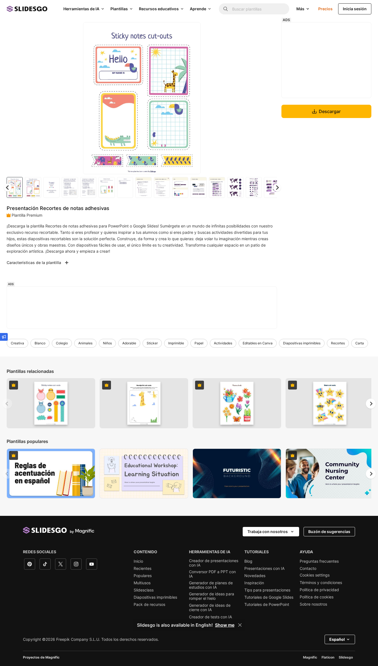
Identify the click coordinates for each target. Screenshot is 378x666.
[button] (277, 187)
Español (337, 639)
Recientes (142, 568)
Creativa (17, 343)
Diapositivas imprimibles (301, 343)
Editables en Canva (258, 343)
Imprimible (176, 343)
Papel (199, 343)
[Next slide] (192, 98)
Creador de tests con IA (210, 617)
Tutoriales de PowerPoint (266, 604)
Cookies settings (315, 575)
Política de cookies (316, 597)
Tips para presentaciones (267, 590)
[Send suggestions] (4, 337)
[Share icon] (191, 31)
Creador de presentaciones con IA (213, 563)
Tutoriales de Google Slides (268, 597)
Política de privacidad (319, 590)
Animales (85, 343)
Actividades (223, 343)
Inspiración (254, 583)
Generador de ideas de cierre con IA (210, 607)
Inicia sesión (355, 8)
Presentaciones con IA (264, 568)
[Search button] (225, 8)
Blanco (40, 343)
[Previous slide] (7, 404)
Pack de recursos (149, 604)
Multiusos (142, 583)
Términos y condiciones (321, 582)
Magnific (310, 657)
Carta (359, 343)
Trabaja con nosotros (267, 531)
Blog (248, 561)
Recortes (338, 343)
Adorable (129, 343)
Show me (224, 625)
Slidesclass (144, 590)
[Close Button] (239, 625)
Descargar (330, 111)
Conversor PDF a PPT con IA (212, 574)
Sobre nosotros (313, 604)
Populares (143, 575)
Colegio (62, 343)
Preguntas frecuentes (319, 561)
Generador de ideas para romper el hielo (211, 596)
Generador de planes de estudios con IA (211, 585)
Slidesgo (346, 657)
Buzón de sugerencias (329, 531)
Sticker (152, 343)
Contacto (308, 568)
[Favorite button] (176, 31)
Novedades (254, 575)
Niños (107, 343)
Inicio (138, 561)
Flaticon (328, 657)
